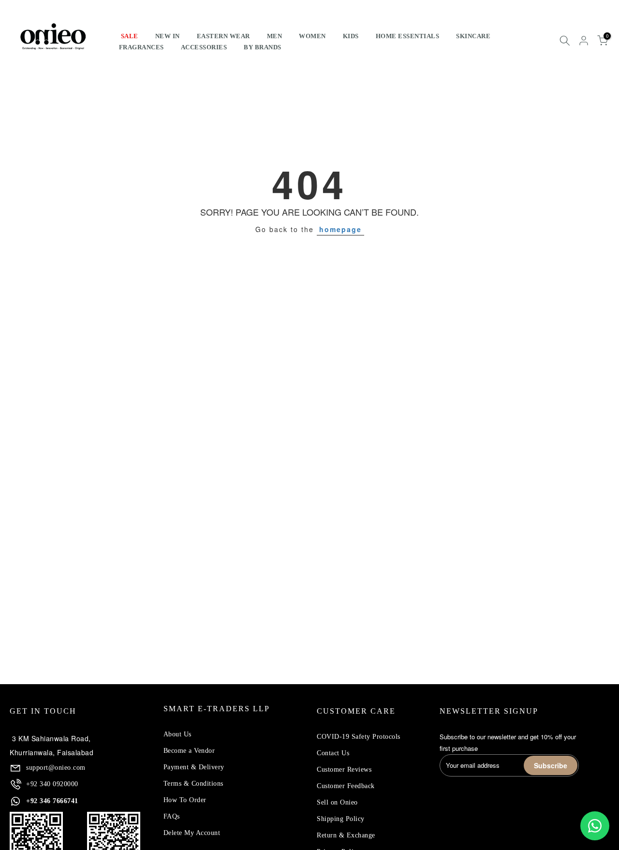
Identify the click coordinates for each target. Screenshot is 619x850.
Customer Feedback (346, 786)
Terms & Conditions (193, 783)
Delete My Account (192, 832)
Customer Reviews (344, 769)
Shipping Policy (341, 818)
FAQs (171, 816)
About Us (177, 734)
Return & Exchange (346, 835)
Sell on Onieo (337, 802)
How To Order (184, 800)
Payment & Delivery (193, 767)
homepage (340, 229)
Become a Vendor (189, 750)
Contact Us (333, 753)
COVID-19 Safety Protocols (358, 736)
